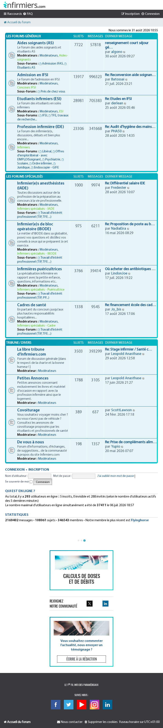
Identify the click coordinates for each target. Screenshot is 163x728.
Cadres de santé (31, 305)
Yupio (115, 446)
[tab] (78, 540)
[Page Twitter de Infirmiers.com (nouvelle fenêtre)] (90, 604)
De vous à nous (30, 442)
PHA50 (116, 131)
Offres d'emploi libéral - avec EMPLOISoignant (40, 155)
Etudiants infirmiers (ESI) (39, 99)
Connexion (15, 470)
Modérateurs (48, 55)
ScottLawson (121, 410)
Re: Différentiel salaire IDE (125, 183)
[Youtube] (81, 704)
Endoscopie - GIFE (46, 167)
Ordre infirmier (42, 163)
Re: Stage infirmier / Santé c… (128, 349)
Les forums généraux (23, 36)
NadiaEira (118, 228)
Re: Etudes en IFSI (118, 99)
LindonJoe (119, 273)
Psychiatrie (52, 159)
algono (116, 52)
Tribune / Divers (18, 343)
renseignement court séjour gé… (127, 45)
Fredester (118, 188)
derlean (117, 103)
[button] (81, 642)
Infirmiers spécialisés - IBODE (36, 253)
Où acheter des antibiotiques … (130, 269)
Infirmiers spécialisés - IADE (35, 209)
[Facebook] (55, 704)
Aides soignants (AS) (35, 43)
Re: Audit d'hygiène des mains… (130, 127)
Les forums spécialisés (24, 176)
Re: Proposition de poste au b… (130, 224)
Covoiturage (28, 410)
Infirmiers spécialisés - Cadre (36, 325)
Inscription (38, 470)
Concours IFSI (26, 87)
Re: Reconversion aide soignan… (130, 75)
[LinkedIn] (107, 704)
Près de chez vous (53, 91)
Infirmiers (23, 147)
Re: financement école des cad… (130, 305)
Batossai (117, 79)
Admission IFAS (52, 63)
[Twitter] (68, 704)
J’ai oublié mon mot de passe (115, 476)
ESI (61, 111)
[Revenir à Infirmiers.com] (24, 5)
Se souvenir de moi (17, 481)
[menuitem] (28, 14)
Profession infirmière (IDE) (40, 127)
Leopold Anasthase (126, 354)
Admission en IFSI (32, 75)
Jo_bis (116, 309)
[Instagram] (94, 704)
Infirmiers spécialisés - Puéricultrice (41, 289)
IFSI (44, 115)
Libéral (46, 151)
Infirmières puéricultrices (39, 269)
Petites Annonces (32, 378)
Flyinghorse (140, 520)
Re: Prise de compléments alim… (131, 442)
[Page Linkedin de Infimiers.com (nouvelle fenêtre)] (105, 604)
